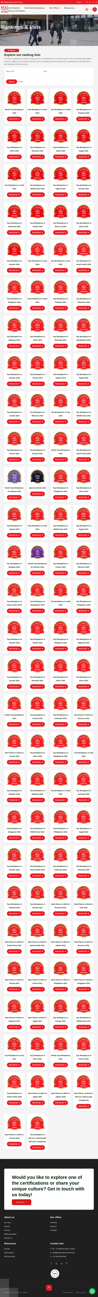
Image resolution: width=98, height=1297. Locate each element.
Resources (69, 8)
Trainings (53, 1230)
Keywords (10, 71)
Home (3, 34)
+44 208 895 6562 (59, 1256)
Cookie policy (68, 1292)
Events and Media (16, 11)
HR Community (9, 1256)
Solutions (53, 1222)
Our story (7, 1222)
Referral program (10, 1234)
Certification (14, 8)
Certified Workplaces (35, 8)
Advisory (53, 1226)
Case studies (8, 1253)
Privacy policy (81, 1292)
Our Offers (54, 8)
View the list (13, 119)
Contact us (20, 1202)
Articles (7, 1249)
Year (45, 71)
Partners (7, 1230)
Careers (7, 1226)
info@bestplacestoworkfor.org (63, 1253)
